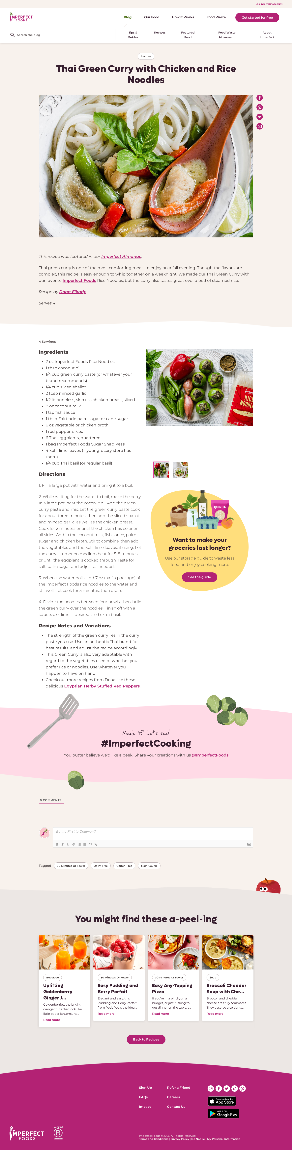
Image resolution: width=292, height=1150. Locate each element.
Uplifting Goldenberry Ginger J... (58, 992)
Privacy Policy (179, 1138)
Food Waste (216, 17)
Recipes (159, 32)
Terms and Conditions (153, 1138)
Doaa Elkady (72, 291)
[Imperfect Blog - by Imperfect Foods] (21, 17)
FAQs (143, 1097)
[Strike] (73, 844)
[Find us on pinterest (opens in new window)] (242, 1088)
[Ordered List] (79, 844)
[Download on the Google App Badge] (227, 1113)
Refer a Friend (178, 1088)
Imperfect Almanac (121, 256)
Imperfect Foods (79, 280)
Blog (127, 17)
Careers (173, 1097)
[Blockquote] (90, 844)
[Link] (96, 844)
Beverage (52, 977)
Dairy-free (101, 865)
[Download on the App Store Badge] (227, 1101)
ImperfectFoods (212, 755)
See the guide (199, 577)
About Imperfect (267, 35)
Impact (145, 1107)
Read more (51, 1020)
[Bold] (57, 844)
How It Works (183, 17)
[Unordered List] (85, 844)
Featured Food (188, 35)
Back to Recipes (146, 1039)
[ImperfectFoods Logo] (27, 1133)
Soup (213, 977)
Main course (149, 865)
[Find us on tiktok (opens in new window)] (234, 1088)
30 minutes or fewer (71, 865)
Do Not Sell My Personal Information (215, 1138)
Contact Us (176, 1107)
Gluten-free (124, 865)
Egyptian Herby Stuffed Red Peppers (102, 686)
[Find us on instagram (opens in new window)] (211, 1088)
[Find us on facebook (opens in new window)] (219, 1088)
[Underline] (68, 844)
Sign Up (145, 1088)
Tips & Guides (133, 35)
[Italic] (62, 844)
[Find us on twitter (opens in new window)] (226, 1088)
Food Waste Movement (227, 35)
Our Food (151, 17)
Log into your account (268, 3)
